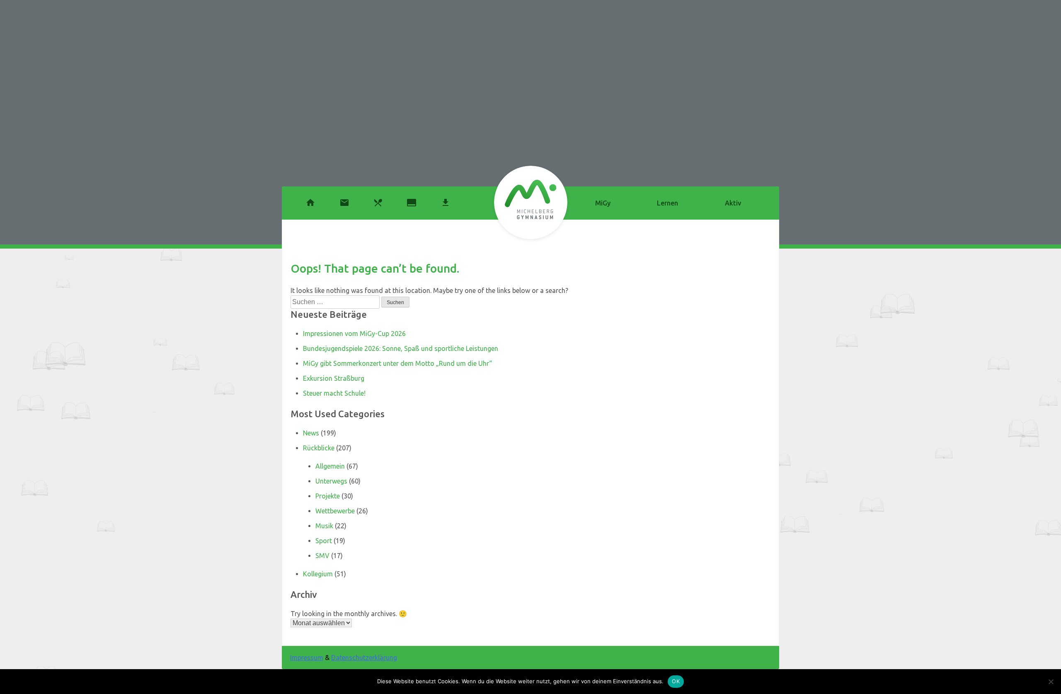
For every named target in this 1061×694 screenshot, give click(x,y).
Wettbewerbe (335, 511)
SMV (322, 555)
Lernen (667, 203)
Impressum (306, 657)
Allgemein (330, 466)
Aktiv (733, 203)
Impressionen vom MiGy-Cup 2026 (354, 333)
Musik (324, 526)
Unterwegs (331, 481)
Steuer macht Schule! (334, 393)
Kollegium (318, 574)
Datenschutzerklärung (364, 657)
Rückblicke (318, 448)
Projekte (327, 496)
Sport (323, 540)
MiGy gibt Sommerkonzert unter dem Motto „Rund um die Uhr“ (397, 363)
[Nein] (1050, 681)
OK (676, 681)
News (311, 433)
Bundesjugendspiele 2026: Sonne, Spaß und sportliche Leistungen (400, 348)
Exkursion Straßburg (333, 378)
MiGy (602, 203)
